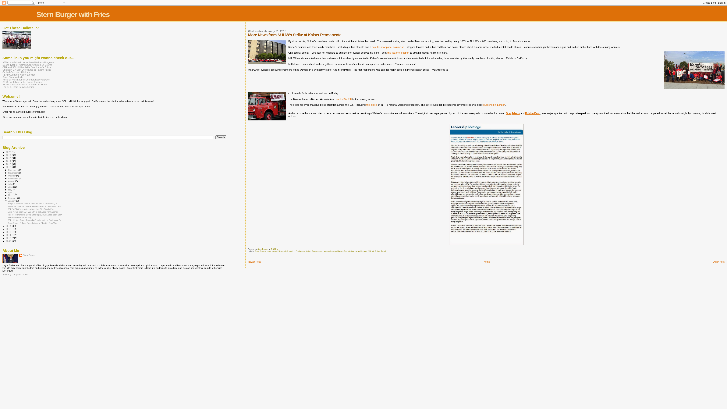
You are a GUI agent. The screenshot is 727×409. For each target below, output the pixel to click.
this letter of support (398, 52)
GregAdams (513, 113)
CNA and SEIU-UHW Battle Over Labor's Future (26, 67)
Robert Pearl (380, 251)
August (11, 181)
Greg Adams (260, 251)
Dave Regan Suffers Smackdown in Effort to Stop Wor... (33, 223)
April (10, 192)
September (13, 178)
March (11, 195)
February (12, 198)
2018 (9, 158)
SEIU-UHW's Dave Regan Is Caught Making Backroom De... (35, 220)
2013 (9, 229)
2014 (9, 226)
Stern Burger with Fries (73, 14)
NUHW (371, 251)
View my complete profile (15, 274)
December (13, 170)
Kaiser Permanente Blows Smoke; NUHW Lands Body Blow (35, 215)
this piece (371, 104)
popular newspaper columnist (388, 47)
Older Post (719, 261)
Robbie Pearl (532, 113)
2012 (9, 232)
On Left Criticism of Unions (16, 72)
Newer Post (254, 261)
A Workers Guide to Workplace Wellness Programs (28, 62)
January (12, 201)
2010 (9, 238)
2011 (9, 235)
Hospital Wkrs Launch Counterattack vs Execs (26, 79)
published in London (494, 104)
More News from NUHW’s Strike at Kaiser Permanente (33, 212)
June (10, 187)
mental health (361, 251)
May (10, 190)
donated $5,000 (343, 99)
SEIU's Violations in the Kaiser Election (22, 82)
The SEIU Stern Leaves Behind (18, 87)
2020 (9, 152)
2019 (9, 155)
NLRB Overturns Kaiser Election (18, 74)
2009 (9, 241)
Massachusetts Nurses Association (339, 251)
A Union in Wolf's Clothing (19, 217)
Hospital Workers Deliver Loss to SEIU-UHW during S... (33, 203)
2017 (9, 161)
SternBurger (29, 255)
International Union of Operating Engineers (286, 251)
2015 (9, 167)
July (10, 184)
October (12, 176)
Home (487, 261)
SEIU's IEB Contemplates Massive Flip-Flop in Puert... (32, 209)
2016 (9, 164)
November (13, 173)
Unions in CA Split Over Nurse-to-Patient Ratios (26, 70)
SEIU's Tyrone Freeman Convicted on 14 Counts (27, 65)
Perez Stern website (12, 77)
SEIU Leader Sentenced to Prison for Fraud (24, 84)
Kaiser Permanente (314, 251)
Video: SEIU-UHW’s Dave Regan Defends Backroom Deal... (35, 206)
